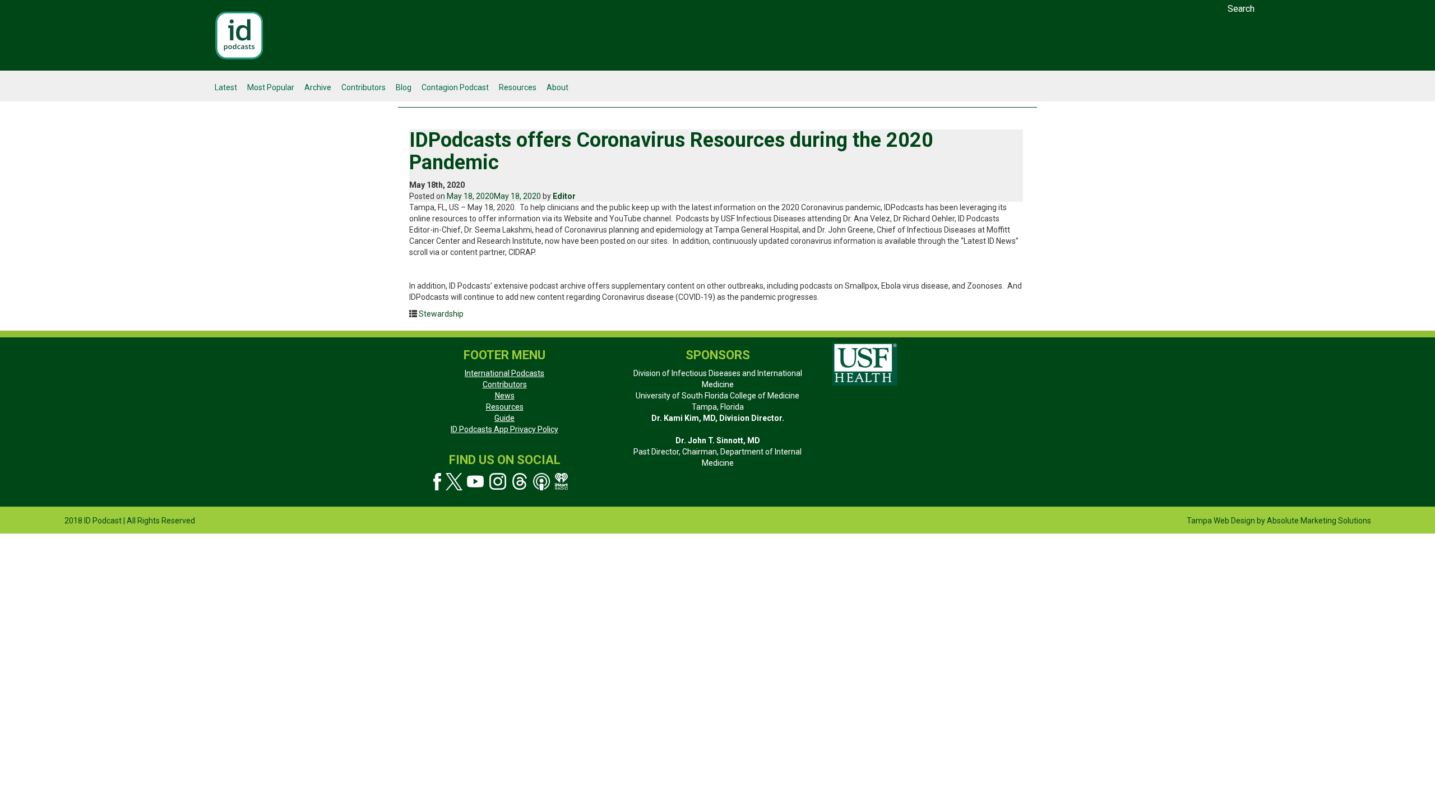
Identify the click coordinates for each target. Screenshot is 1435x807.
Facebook (437, 481)
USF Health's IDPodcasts (239, 35)
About (557, 87)
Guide (504, 418)
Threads (520, 481)
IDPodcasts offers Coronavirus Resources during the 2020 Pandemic (671, 151)
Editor (564, 196)
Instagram (498, 481)
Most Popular (270, 87)
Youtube (475, 481)
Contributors (363, 87)
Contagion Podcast (455, 87)
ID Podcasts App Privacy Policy (504, 429)
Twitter (454, 481)
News (505, 395)
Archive (317, 87)
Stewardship (441, 313)
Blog (403, 87)
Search (1241, 8)
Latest (226, 87)
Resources (517, 87)
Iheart (562, 481)
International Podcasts (504, 373)
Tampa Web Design (1221, 520)
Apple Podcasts (541, 481)
